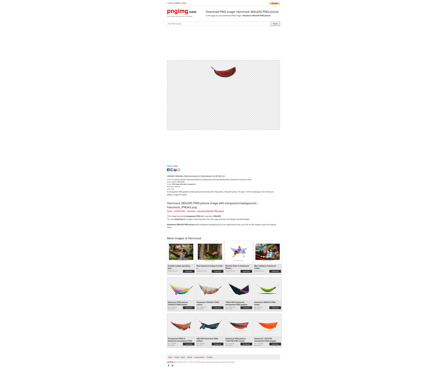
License (176, 357)
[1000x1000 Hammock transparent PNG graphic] (239, 289)
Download (188, 271)
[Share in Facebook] (168, 169)
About (170, 357)
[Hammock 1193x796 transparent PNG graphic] (267, 325)
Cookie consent (199, 357)
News (183, 357)
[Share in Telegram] (171, 169)
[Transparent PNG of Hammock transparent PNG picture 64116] (181, 325)
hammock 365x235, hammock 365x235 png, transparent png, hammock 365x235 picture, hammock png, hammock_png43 (212, 179)
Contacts (209, 357)
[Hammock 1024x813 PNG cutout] (210, 289)
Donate (189, 357)
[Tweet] (178, 169)
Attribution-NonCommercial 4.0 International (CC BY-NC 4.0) (200, 176)
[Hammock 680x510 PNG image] (267, 289)
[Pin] (175, 169)
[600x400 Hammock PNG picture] (210, 325)
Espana (183, 3)
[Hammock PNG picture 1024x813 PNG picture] (181, 289)
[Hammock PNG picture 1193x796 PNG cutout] (238, 325)
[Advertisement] (223, 44)
